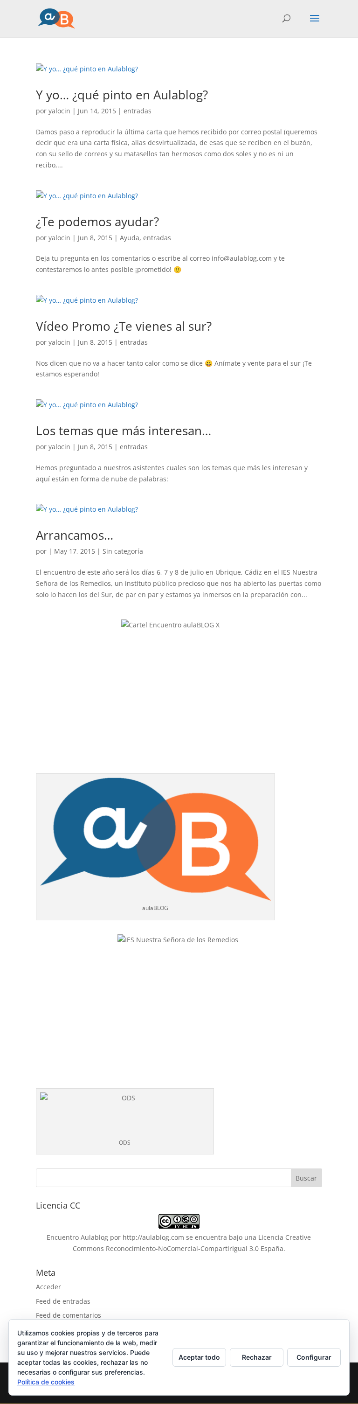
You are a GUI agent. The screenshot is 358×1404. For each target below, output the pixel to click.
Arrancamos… (74, 535)
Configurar (313, 1357)
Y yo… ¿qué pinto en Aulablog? (122, 94)
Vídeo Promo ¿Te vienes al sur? (124, 326)
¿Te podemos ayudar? (97, 221)
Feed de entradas (63, 1301)
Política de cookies (46, 1382)
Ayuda (129, 237)
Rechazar (257, 1357)
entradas (137, 110)
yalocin (59, 110)
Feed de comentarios (68, 1315)
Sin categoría (123, 551)
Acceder (48, 1286)
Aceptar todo (199, 1357)
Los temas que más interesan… (123, 430)
